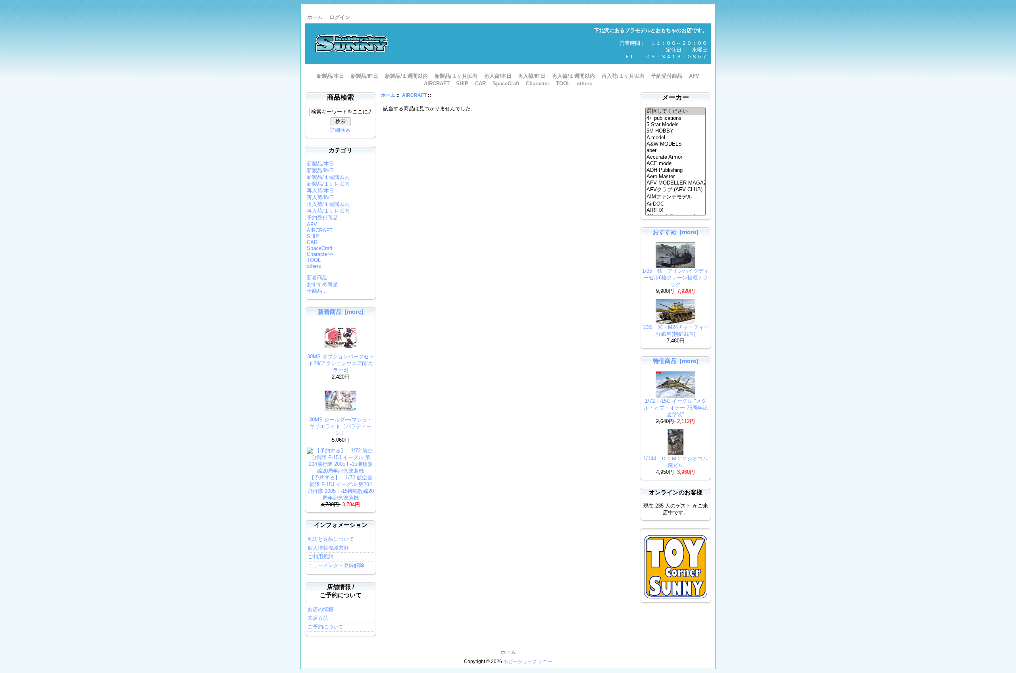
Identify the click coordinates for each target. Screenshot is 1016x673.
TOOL (563, 84)
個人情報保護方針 (328, 548)
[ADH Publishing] (676, 170)
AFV (694, 76)
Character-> (320, 254)
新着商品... (319, 278)
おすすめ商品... (325, 284)
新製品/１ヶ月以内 (456, 76)
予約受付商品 (666, 76)
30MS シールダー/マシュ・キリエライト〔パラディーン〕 (340, 426)
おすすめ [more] (675, 232)
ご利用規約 (320, 557)
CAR (480, 84)
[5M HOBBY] (676, 131)
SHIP (462, 84)
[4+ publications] (676, 118)
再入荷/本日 (498, 76)
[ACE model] (676, 163)
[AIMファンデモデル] (676, 197)
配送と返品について (331, 539)
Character (537, 84)
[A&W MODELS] (676, 144)
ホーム (315, 17)
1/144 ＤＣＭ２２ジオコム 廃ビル (678, 462)
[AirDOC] (676, 204)
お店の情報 (320, 609)
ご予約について (326, 627)
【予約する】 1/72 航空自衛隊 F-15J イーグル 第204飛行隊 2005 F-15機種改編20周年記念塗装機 (341, 488)
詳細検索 (340, 130)
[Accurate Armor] (676, 157)
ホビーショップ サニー (527, 661)
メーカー (675, 97)
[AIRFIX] (676, 210)
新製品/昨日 (364, 76)
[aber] (676, 150)
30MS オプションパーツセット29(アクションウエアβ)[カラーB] (340, 363)
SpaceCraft (506, 84)
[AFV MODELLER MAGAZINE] (676, 183)
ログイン (339, 17)
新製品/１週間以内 (406, 76)
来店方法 (318, 618)
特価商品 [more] (675, 361)
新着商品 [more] (340, 311)
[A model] (676, 138)
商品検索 (340, 97)
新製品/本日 (330, 76)
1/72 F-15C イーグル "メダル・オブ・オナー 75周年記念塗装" (676, 407)
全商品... (317, 291)
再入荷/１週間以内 (573, 76)
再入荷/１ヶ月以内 (623, 76)
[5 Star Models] (676, 124)
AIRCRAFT (414, 95)
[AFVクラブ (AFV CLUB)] (676, 190)
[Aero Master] (676, 176)
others (584, 84)
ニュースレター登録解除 (336, 565)
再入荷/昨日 (531, 76)
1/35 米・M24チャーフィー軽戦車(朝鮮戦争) (676, 330)
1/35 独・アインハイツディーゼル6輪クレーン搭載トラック (675, 277)
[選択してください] (676, 111)
